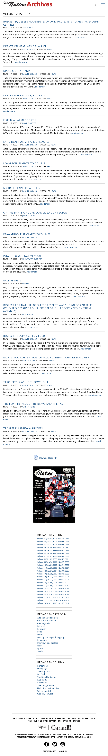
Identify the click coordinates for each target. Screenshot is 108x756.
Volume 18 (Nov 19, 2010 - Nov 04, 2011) (53, 588)
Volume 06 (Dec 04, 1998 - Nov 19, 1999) (53, 553)
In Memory (42, 640)
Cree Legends (43, 623)
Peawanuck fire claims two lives (26, 234)
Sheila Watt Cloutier (32, 259)
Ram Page (42, 679)
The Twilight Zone (45, 685)
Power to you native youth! (23, 256)
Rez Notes (42, 682)
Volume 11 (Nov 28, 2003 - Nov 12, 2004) (53, 568)
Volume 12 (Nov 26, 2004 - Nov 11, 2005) (53, 571)
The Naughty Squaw (46, 677)
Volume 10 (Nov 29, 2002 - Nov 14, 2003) (53, 565)
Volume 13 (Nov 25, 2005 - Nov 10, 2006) (53, 574)
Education (41, 629)
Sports (40, 648)
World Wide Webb (45, 693)
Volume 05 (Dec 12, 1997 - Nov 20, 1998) (53, 550)
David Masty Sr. (29, 123)
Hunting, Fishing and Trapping (50, 637)
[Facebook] (46, 746)
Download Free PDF (48, 458)
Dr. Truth (41, 674)
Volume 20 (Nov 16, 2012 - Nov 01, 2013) (53, 594)
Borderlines (42, 665)
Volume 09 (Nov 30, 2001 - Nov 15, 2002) (53, 562)
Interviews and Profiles (47, 643)
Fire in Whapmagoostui (20, 120)
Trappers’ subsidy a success (23, 428)
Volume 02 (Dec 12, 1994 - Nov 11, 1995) (53, 541)
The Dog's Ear (43, 671)
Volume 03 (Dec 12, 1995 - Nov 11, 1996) (53, 544)
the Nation (27, 98)
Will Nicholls (28, 360)
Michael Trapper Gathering (22, 188)
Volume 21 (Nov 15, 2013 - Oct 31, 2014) (53, 597)
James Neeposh (29, 216)
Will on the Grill (44, 691)
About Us (63, 751)
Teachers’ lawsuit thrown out (25, 382)
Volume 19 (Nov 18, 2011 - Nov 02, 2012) (53, 591)
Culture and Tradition (46, 620)
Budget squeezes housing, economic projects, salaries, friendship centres (51, 23)
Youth (40, 651)
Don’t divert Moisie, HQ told (24, 95)
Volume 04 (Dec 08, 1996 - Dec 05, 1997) (53, 547)
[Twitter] (54, 746)
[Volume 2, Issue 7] (54, 527)
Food (39, 631)
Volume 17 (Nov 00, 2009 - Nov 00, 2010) (53, 585)
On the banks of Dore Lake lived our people (35, 212)
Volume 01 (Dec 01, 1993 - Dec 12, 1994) (53, 538)
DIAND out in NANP (16, 71)
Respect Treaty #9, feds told (24, 335)
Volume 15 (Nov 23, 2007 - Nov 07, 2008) (53, 580)
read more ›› (81, 37)
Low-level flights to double (24, 163)
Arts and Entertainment (47, 617)
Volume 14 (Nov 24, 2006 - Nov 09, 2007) (53, 577)
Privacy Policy (50, 751)
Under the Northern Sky (48, 688)
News (49, 49)
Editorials (41, 626)
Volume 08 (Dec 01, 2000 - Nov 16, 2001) (53, 559)
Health (40, 634)
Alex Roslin (27, 28)
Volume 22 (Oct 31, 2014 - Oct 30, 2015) (52, 600)
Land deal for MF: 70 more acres (26, 141)
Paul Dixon (27, 314)
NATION (25, 283)
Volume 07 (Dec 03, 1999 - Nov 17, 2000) (53, 556)
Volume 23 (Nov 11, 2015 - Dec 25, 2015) (53, 603)
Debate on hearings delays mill (26, 46)
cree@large (42, 668)
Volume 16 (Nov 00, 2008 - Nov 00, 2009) (53, 582)
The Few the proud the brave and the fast (34, 403)
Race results (12, 280)
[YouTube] (63, 746)
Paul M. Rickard (29, 74)
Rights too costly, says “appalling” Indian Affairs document (47, 357)
